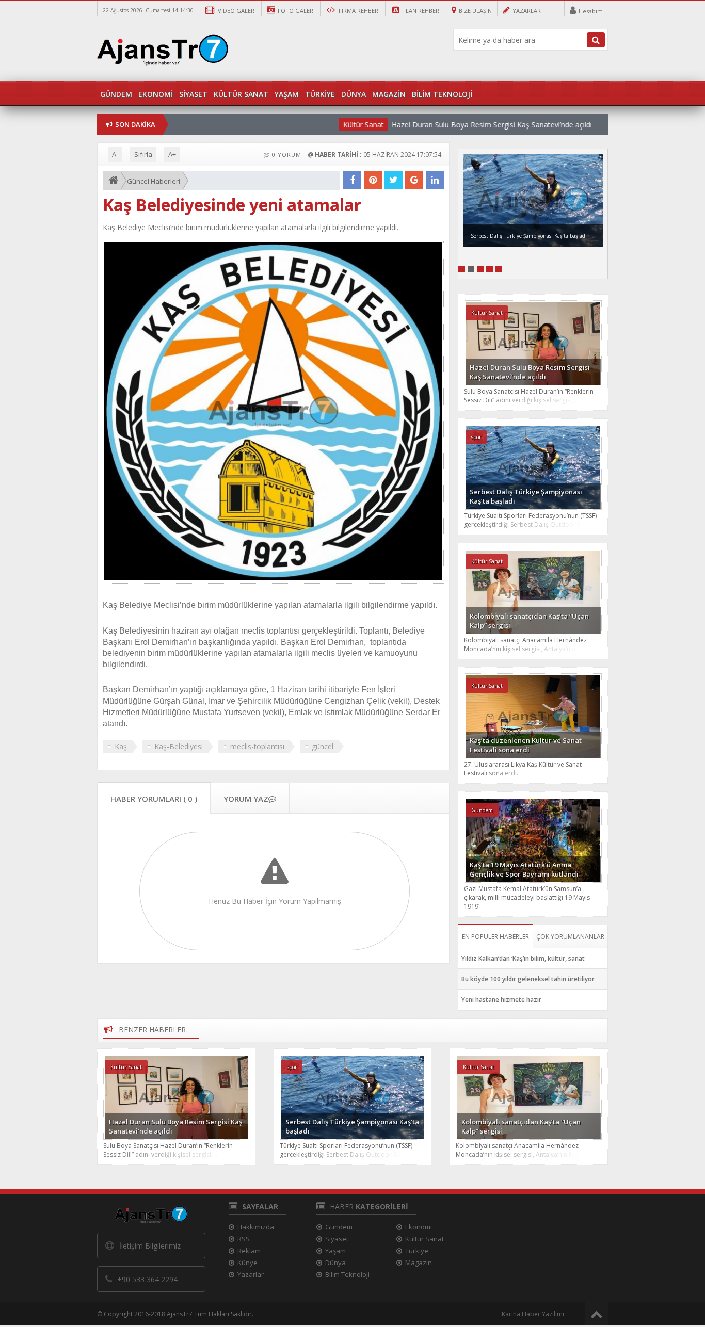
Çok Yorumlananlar (570, 936)
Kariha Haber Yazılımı (533, 1313)
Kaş (121, 746)
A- (115, 154)
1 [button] (461, 269)
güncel (322, 746)
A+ (172, 154)
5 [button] (498, 269)
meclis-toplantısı (257, 746)
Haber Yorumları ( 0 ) (153, 799)
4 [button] (489, 269)
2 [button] (471, 269)
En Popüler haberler (495, 936)
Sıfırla (143, 154)
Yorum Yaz (245, 799)
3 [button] (480, 269)
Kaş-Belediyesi (178, 746)
